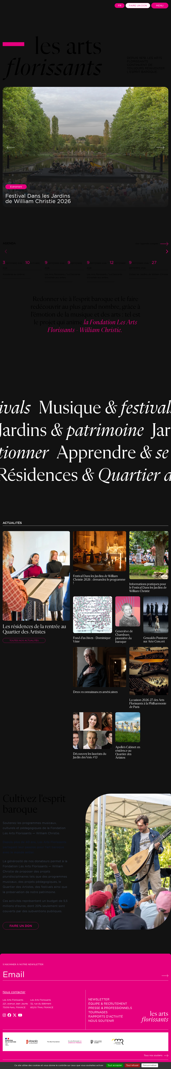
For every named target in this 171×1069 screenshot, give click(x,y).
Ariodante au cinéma (13, 274)
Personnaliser (150, 1065)
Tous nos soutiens (153, 1055)
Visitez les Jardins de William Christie (148, 274)
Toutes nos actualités (24, 640)
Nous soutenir (101, 1020)
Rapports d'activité (105, 1016)
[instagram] (5, 1015)
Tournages (98, 1012)
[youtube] (20, 1015)
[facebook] (10, 1015)
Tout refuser (132, 1065)
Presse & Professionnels (110, 1008)
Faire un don (138, 5)
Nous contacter (14, 992)
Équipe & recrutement (107, 1003)
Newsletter (98, 999)
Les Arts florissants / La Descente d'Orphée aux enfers (62, 276)
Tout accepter (115, 1065)
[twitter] (15, 1015)
